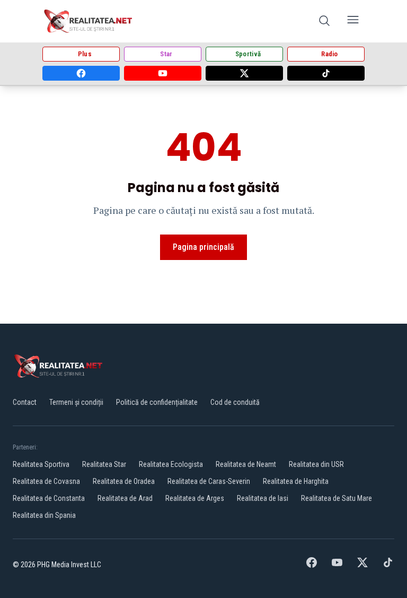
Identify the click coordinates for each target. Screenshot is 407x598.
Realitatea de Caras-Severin (208, 481)
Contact (25, 402)
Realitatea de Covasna (46, 481)
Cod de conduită (235, 402)
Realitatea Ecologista (171, 464)
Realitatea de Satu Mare (336, 498)
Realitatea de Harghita (296, 481)
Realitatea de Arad (125, 498)
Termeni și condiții (76, 402)
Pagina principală (203, 247)
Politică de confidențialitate (157, 402)
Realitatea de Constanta (49, 498)
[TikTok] (326, 73)
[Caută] (324, 21)
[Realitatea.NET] (88, 21)
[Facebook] (81, 73)
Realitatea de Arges (194, 498)
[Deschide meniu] (353, 21)
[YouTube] (162, 73)
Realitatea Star (104, 464)
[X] (244, 73)
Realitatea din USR (316, 464)
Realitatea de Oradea (124, 481)
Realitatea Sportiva (41, 464)
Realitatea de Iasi (262, 498)
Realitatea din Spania (44, 515)
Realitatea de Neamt (246, 464)
